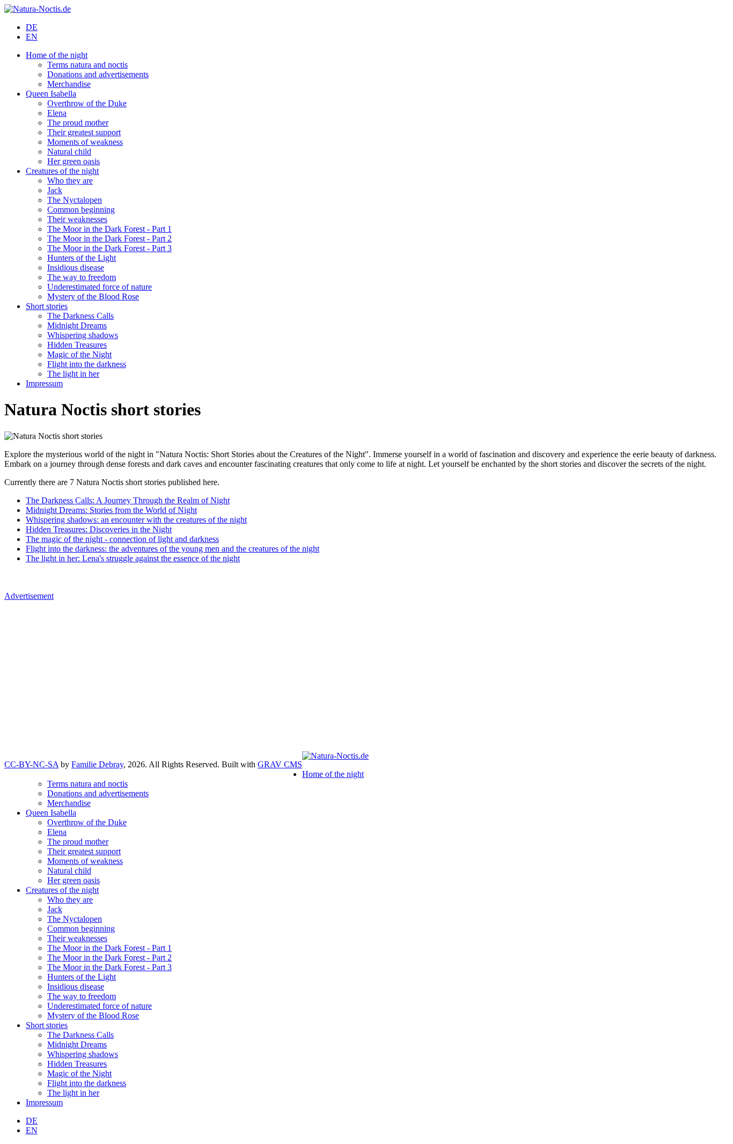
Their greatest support (84, 132)
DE (32, 27)
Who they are (70, 180)
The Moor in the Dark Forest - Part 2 (109, 238)
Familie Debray (97, 764)
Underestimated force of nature (99, 286)
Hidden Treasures (77, 344)
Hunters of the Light (81, 257)
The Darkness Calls (80, 315)
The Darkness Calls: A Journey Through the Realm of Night (128, 500)
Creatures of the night (62, 170)
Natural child (69, 151)
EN (32, 36)
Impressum (44, 383)
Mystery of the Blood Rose (93, 296)
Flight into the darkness (86, 364)
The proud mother (77, 122)
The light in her (73, 373)
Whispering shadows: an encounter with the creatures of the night (136, 519)
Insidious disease (75, 267)
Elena (57, 113)
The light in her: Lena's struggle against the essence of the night (133, 558)
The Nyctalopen (74, 199)
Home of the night (56, 55)
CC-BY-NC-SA (31, 764)
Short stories (47, 306)
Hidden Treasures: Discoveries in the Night (99, 529)
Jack (54, 190)
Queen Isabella (51, 93)
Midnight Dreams (77, 325)
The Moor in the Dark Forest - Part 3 (109, 248)
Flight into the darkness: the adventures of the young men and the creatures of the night (172, 548)
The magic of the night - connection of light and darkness (122, 539)
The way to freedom (81, 277)
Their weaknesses (77, 219)
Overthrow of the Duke (87, 103)
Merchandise (69, 84)
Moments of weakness (85, 141)
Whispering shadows (82, 335)
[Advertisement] (366, 676)
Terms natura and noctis (87, 64)
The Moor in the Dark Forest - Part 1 (109, 228)
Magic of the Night (79, 354)
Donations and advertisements (98, 74)
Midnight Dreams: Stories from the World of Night (111, 510)
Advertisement (29, 595)
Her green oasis (73, 161)
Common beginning (81, 209)
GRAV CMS (280, 764)
